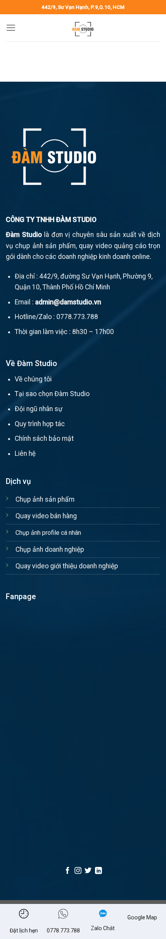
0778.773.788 (77, 317)
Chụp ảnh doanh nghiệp (49, 549)
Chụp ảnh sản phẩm (45, 499)
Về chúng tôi (33, 379)
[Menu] (11, 28)
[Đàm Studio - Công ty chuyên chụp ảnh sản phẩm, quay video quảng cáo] (83, 27)
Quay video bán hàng (46, 516)
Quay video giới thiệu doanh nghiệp (66, 566)
